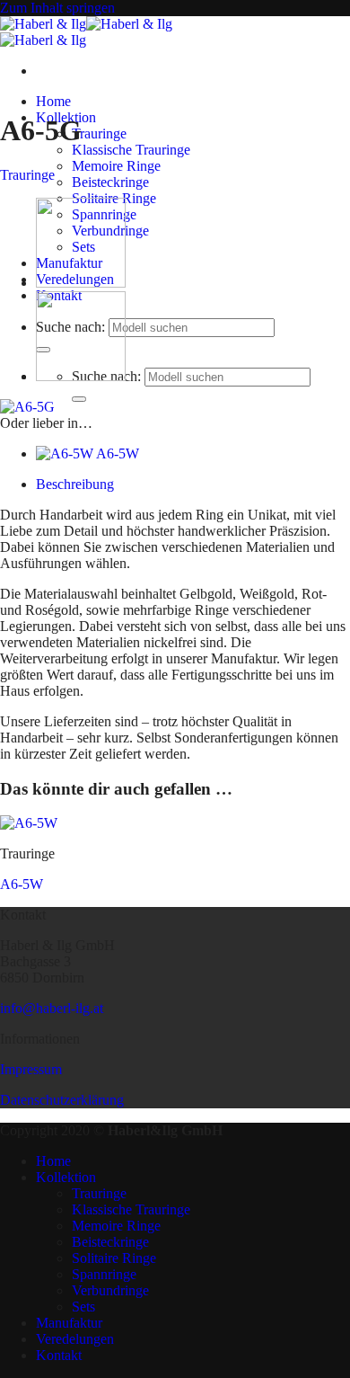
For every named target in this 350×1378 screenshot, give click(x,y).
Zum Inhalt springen (57, 7)
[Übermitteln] (79, 399)
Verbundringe (110, 1290)
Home (53, 101)
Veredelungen (75, 1339)
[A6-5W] (81, 282)
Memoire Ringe (116, 165)
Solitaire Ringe (114, 1258)
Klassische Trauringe (131, 149)
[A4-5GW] (81, 376)
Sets (83, 1306)
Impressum (31, 1069)
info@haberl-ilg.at (51, 1008)
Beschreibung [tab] (75, 484)
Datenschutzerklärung (62, 1099)
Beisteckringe (110, 182)
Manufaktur (69, 1322)
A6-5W (21, 884)
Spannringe (104, 1274)
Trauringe (99, 133)
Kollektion (66, 1177)
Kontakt (59, 1355)
